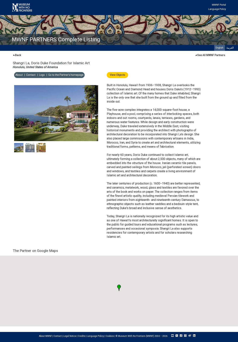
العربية (230, 47)
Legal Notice (69, 336)
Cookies (110, 336)
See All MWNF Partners (211, 55)
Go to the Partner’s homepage (65, 74)
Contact (31, 74)
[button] (119, 288)
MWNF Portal (219, 4)
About (19, 74)
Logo (42, 74)
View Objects (117, 74)
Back (18, 55)
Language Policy (217, 9)
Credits (81, 336)
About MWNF (45, 336)
